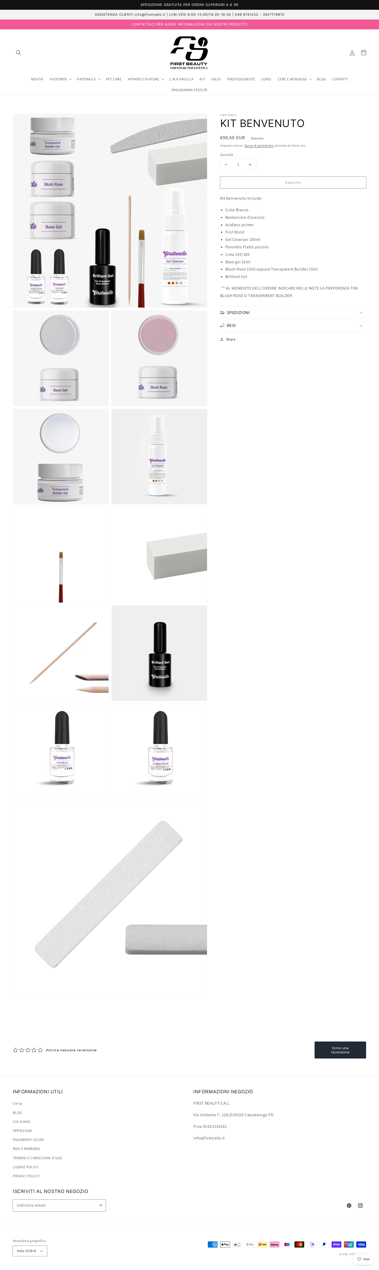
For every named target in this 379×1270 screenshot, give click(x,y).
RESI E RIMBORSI (26, 1148)
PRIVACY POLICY (26, 1176)
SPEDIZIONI (22, 1130)
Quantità (226, 155)
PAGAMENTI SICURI (28, 1139)
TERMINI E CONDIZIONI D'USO (37, 1158)
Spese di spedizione (258, 145)
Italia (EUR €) (26, 1251)
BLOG (17, 1112)
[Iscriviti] (100, 1205)
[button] (18, 52)
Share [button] (231, 339)
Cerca (17, 1103)
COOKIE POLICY (25, 1167)
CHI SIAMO (21, 1121)
